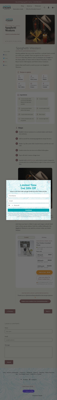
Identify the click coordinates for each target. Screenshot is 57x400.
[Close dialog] (49, 182)
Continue (28, 210)
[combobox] (10, 205)
